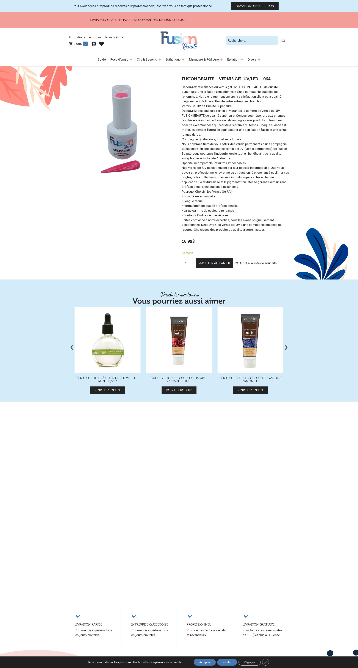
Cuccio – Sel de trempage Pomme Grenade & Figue (250, 379)
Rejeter (227, 662)
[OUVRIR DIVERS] (259, 59)
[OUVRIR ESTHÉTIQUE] (183, 59)
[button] (256, 263)
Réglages (249, 662)
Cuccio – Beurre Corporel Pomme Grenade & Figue (107, 379)
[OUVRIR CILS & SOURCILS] (159, 59)
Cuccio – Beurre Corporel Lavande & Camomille (179, 379)
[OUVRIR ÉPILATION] (242, 59)
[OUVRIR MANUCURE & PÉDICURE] (221, 59)
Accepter (204, 662)
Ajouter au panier (214, 263)
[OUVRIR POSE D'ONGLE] (131, 59)
